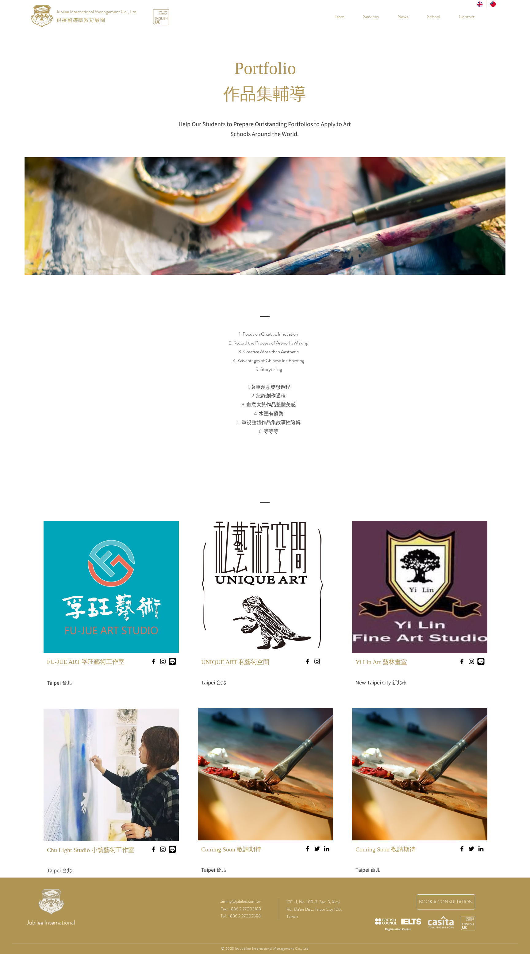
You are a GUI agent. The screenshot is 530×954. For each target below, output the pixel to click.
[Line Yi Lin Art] (481, 661)
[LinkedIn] (326, 848)
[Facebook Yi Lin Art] (462, 661)
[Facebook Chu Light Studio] (153, 849)
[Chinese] (492, 4)
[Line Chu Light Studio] (172, 849)
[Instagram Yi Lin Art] (471, 661)
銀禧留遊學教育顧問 (81, 20)
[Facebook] (307, 848)
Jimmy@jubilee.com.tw (240, 901)
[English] (479, 4)
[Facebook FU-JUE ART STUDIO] (153, 661)
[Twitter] (317, 848)
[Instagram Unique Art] (317, 661)
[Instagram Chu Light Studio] (163, 849)
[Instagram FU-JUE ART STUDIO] (163, 661)
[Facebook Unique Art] (307, 661)
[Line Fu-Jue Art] (172, 661)
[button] (429, 16)
